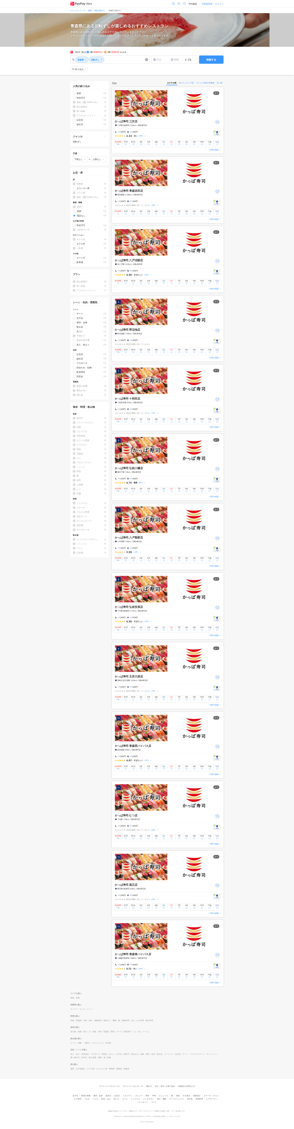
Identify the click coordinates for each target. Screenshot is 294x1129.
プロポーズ (95, 1054)
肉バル (116, 1099)
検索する (211, 59)
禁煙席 (112, 1069)
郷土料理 (149, 1020)
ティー (89, 1009)
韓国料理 (199, 1099)
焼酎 (79, 1043)
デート (185, 1054)
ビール (73, 1043)
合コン (112, 1054)
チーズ (119, 1031)
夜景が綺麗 (85, 1095)
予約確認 (192, 3)
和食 (72, 1020)
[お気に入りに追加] (217, 122)
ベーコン (145, 1031)
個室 (100, 1057)
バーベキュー (142, 1102)
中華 (154, 1095)
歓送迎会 (85, 1054)
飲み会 (159, 1054)
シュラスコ (135, 1099)
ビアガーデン (211, 1099)
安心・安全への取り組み (165, 1086)
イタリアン (127, 1095)
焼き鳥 (190, 1099)
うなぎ (87, 1099)
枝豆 (85, 1031)
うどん (95, 1099)
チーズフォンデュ (176, 1099)
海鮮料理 (125, 1020)
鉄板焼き (197, 1095)
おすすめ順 (171, 83)
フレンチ (138, 1095)
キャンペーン (211, 1054)
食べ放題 (107, 1057)
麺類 (114, 1020)
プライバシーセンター (132, 1086)
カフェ (125, 1099)
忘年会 (84, 1057)
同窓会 (104, 1054)
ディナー (74, 1009)
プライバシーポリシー (108, 1086)
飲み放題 (92, 1057)
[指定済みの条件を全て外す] (146, 59)
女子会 (119, 1054)
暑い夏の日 (75, 1057)
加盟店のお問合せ (185, 1086)
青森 (72, 998)
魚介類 (73, 1031)
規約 (148, 1086)
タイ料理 (77, 1099)
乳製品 (106, 1031)
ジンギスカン (148, 1099)
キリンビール (98, 1043)
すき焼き (186, 1095)
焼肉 (178, 1095)
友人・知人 (75, 1054)
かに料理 (140, 1020)
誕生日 (126, 1054)
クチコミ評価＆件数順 (205, 83)
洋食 (85, 1020)
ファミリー (168, 1054)
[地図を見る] (217, 133)
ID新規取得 (207, 3)
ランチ (82, 1009)
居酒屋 (78, 1020)
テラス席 (90, 1069)
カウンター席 (101, 1069)
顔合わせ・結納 (137, 1054)
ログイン (219, 3)
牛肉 (100, 1031)
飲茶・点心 (106, 1099)
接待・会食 (150, 1054)
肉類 (79, 1031)
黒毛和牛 (127, 1031)
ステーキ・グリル (211, 1095)
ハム (135, 1031)
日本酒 (108, 1043)
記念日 (178, 1054)
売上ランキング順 (186, 83)
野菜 (113, 1031)
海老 (94, 1031)
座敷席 (126, 1069)
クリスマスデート (197, 1054)
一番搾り (87, 1043)
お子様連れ (80, 1069)
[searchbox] (109, 59)
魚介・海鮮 (161, 1099)
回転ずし (107, 1020)
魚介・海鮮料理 (95, 1020)
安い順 (219, 83)
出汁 (133, 1020)
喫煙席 (119, 1069)
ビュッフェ (163, 1095)
